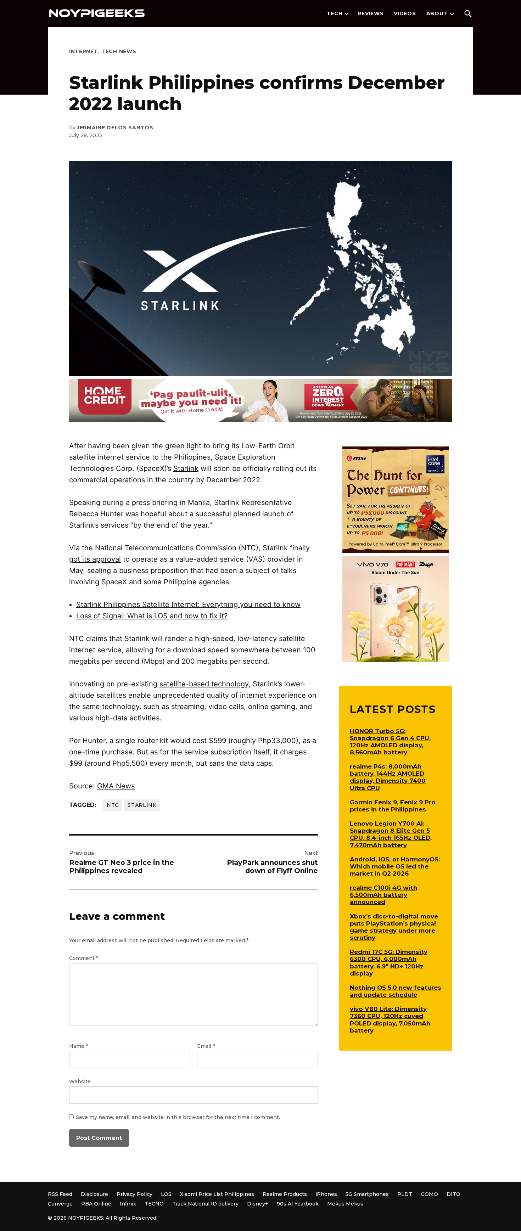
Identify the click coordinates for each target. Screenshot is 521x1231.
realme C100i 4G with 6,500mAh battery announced (383, 894)
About (437, 13)
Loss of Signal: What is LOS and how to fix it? (152, 616)
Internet (83, 51)
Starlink (185, 468)
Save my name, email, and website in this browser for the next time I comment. (178, 1117)
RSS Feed (60, 1194)
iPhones (326, 1194)
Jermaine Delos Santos (115, 127)
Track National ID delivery (205, 1204)
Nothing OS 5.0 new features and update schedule (395, 991)
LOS (166, 1194)
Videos (405, 13)
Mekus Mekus (345, 1204)
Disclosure (94, 1194)
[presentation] (346, 14)
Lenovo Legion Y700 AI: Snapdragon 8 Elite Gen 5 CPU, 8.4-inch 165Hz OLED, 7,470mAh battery (391, 834)
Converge (60, 1204)
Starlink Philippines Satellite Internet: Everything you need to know (188, 604)
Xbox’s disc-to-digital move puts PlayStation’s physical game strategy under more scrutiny (394, 927)
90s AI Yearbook (298, 1204)
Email (206, 1046)
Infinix (128, 1204)
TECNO (154, 1204)
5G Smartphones (367, 1194)
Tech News (118, 51)
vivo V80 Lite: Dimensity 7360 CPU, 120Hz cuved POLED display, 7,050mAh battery (390, 1019)
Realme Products (285, 1194)
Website (80, 1081)
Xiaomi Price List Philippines (217, 1194)
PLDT (404, 1194)
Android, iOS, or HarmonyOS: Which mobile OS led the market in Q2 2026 (395, 866)
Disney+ (257, 1204)
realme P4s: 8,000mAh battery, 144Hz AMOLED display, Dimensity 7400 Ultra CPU (388, 777)
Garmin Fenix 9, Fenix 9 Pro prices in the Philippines (393, 806)
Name (78, 1046)
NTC (113, 805)
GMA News (116, 786)
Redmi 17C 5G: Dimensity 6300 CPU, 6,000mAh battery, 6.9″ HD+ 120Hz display (388, 962)
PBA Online (96, 1204)
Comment (83, 958)
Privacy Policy (134, 1194)
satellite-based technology (203, 684)
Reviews (370, 13)
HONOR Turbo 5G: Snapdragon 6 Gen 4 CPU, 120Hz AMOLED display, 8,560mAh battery (390, 741)
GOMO (429, 1194)
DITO (453, 1194)
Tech (335, 13)
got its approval (95, 559)
